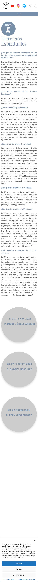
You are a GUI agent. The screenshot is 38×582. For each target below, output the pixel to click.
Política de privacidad (21, 579)
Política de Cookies (8, 579)
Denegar (19, 569)
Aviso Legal (31, 579)
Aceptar (19, 563)
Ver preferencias (19, 575)
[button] (35, 540)
